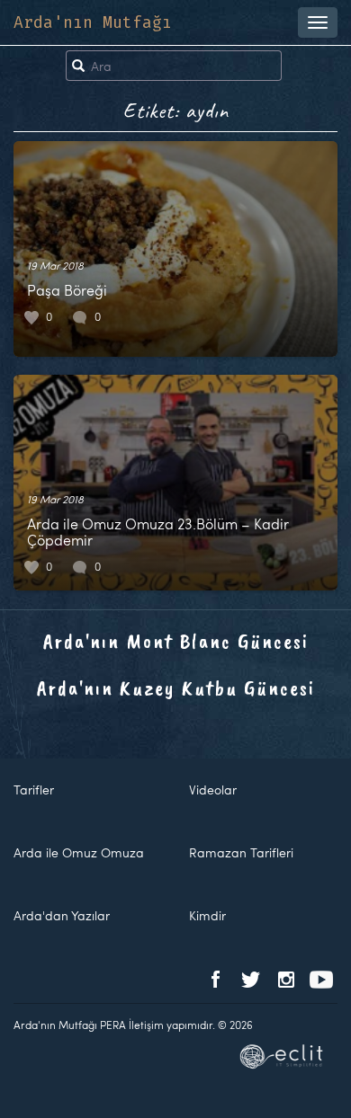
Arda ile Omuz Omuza (79, 852)
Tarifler (34, 789)
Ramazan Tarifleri (241, 852)
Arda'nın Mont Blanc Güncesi (176, 640)
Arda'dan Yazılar (62, 915)
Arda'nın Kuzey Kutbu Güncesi (176, 687)
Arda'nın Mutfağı (93, 22)
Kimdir (207, 915)
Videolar (213, 789)
